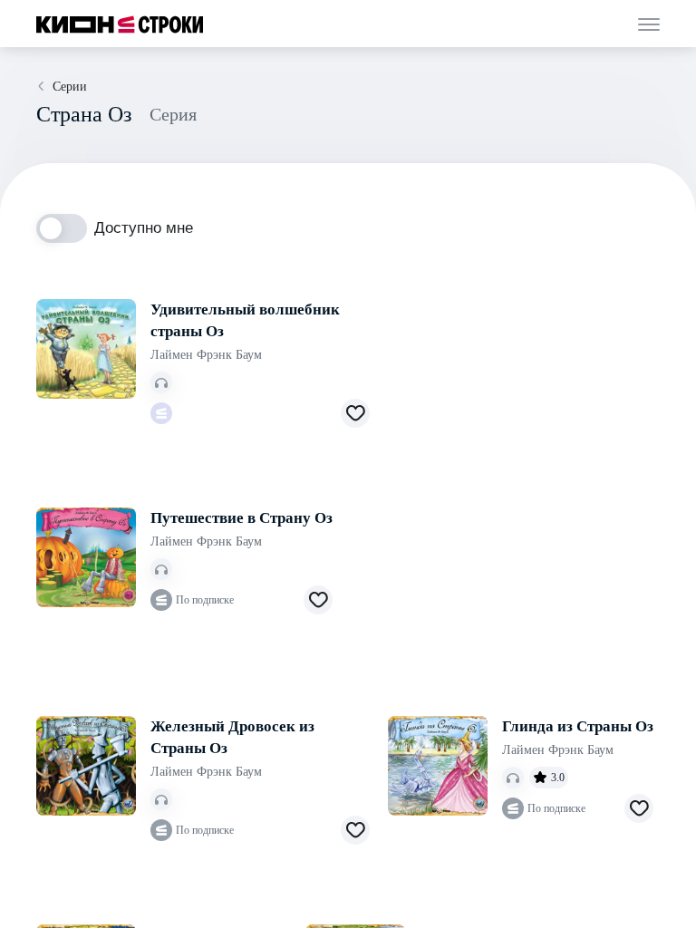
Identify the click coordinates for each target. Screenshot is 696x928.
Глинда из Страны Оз (577, 726)
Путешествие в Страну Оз (241, 518)
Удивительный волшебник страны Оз (245, 320)
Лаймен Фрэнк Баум (206, 355)
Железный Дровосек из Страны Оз (232, 737)
